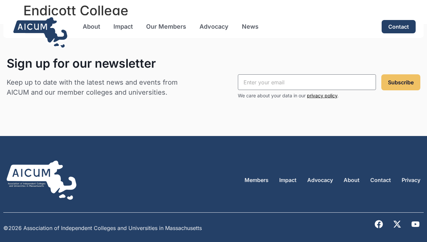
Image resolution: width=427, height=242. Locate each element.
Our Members (166, 26)
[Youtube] (415, 224)
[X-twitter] (397, 224)
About (91, 26)
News (250, 26)
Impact (123, 26)
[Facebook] (378, 224)
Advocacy (214, 26)
